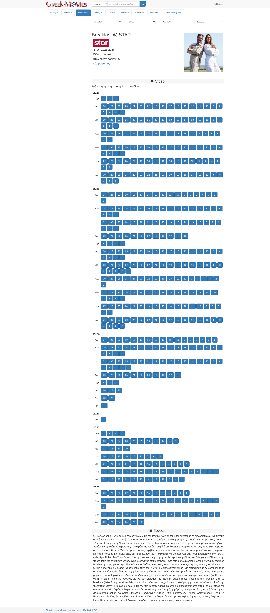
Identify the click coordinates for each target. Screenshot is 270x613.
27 (119, 120)
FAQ (94, 610)
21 (148, 120)
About (49, 610)
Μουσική (154, 12)
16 (178, 106)
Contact (87, 610)
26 (119, 106)
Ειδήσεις (125, 12)
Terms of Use (59, 610)
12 (192, 106)
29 (111, 106)
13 (192, 120)
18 (163, 106)
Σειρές (67, 12)
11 (200, 106)
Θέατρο (98, 12)
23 (141, 106)
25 (126, 106)
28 (111, 120)
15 (185, 106)
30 (104, 106)
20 (156, 120)
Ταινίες (52, 12)
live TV (111, 12)
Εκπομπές (83, 12)
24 (133, 106)
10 (207, 106)
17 (170, 106)
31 (104, 147)
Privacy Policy (75, 610)
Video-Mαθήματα (173, 12)
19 (156, 106)
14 (185, 120)
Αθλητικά (139, 12)
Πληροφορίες (101, 63)
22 (148, 106)
